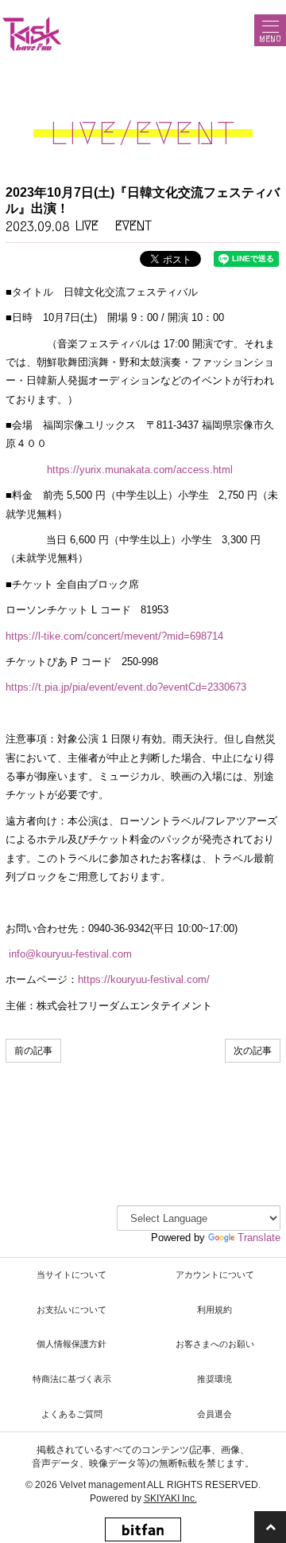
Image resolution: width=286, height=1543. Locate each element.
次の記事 (253, 1050)
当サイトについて (71, 1274)
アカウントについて (215, 1274)
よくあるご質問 (71, 1414)
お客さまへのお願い (215, 1344)
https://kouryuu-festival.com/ (144, 979)
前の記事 (33, 1050)
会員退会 (214, 1414)
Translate (259, 1237)
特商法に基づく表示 (72, 1379)
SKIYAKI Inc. (170, 1498)
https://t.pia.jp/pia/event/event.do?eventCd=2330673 (126, 687)
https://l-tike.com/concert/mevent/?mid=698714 (114, 636)
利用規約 (214, 1309)
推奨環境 (214, 1379)
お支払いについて (71, 1309)
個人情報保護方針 (71, 1344)
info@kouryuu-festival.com (70, 954)
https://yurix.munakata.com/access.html (140, 470)
